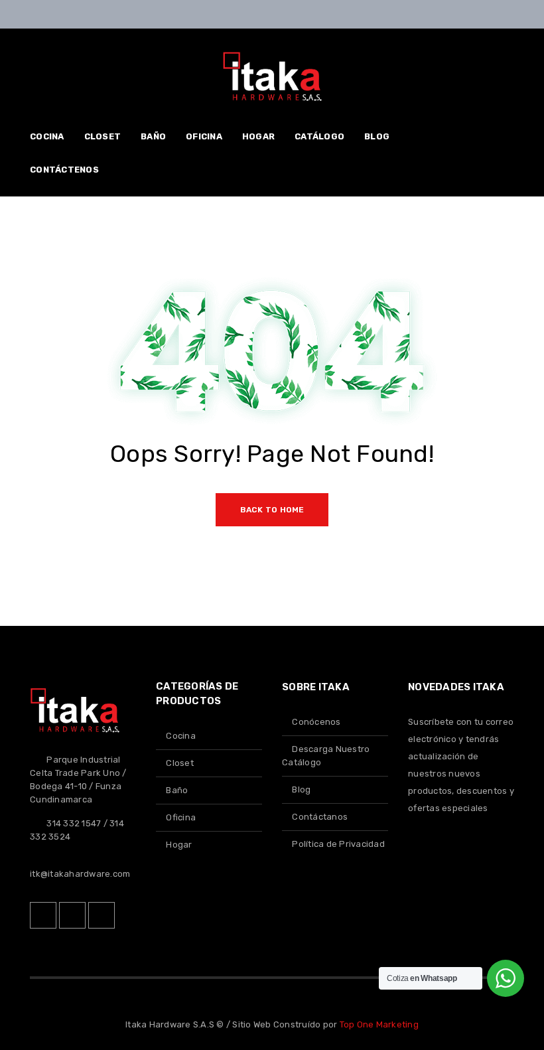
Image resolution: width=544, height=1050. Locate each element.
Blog (301, 789)
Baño (177, 790)
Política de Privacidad (338, 844)
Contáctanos (320, 817)
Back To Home (272, 509)
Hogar (179, 845)
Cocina (181, 736)
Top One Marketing (379, 1024)
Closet (180, 763)
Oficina (181, 817)
